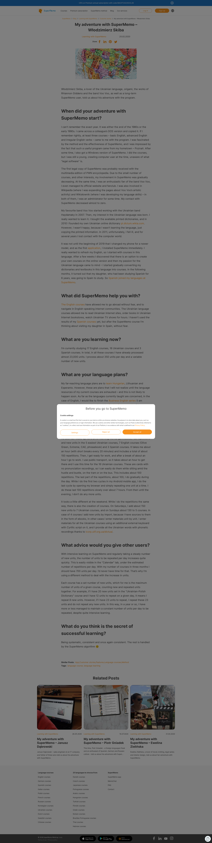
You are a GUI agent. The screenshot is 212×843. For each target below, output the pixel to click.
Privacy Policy (140, 425)
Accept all (137, 432)
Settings (74, 432)
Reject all (106, 432)
